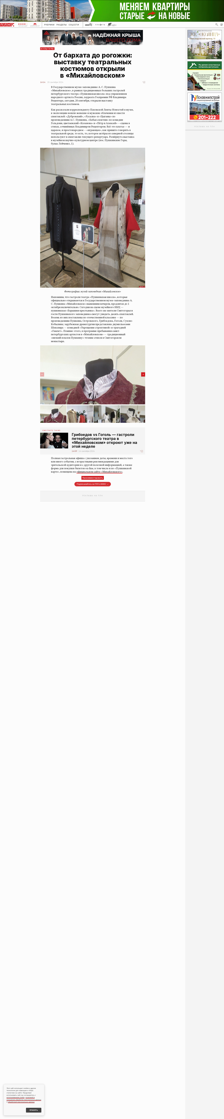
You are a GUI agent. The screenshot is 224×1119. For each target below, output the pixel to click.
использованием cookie (15, 1097)
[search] (216, 24)
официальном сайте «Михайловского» (99, 472)
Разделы (61, 25)
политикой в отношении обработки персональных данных (24, 1098)
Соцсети (74, 25)
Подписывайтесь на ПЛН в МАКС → (92, 484)
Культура (47, 49)
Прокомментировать (92, 478)
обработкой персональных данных (21, 1102)
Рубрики (49, 25)
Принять (34, 1110)
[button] (221, 24)
